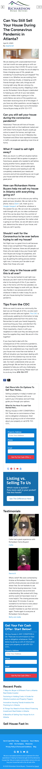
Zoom (16, 204)
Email (10, 448)
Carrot (36, 766)
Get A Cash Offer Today (11, 741)
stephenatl (10, 46)
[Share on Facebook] (4, 380)
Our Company (19, 744)
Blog (34, 747)
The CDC (33, 313)
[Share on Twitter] (8, 380)
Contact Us (24, 741)
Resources (29, 744)
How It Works (34, 741)
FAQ (11, 744)
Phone (10, 440)
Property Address (15, 432)
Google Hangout (9, 206)
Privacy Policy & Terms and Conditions (19, 747)
